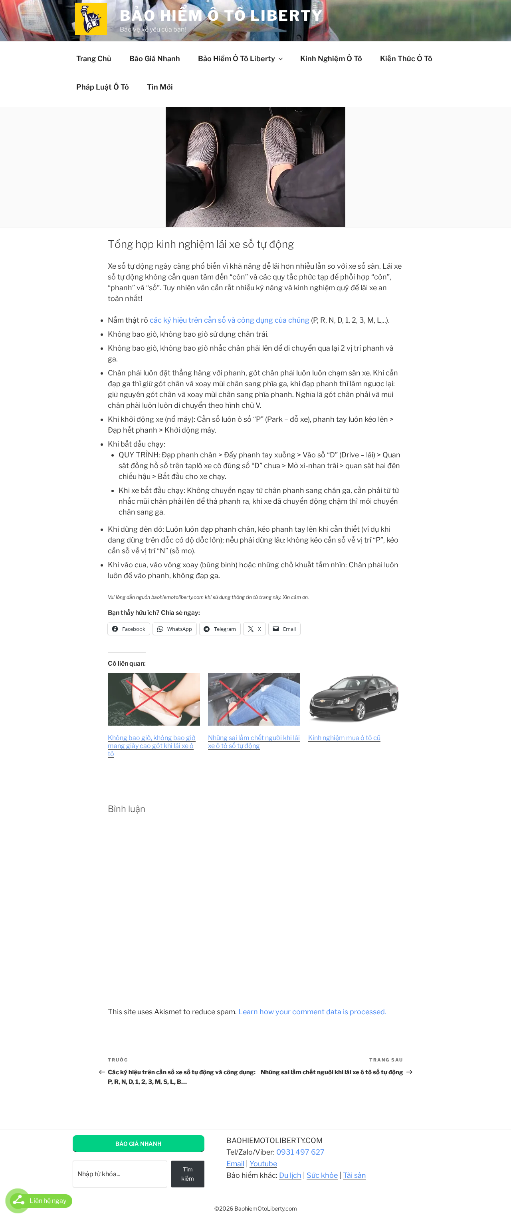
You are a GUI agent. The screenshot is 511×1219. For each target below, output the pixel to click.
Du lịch (290, 1175)
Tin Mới (160, 87)
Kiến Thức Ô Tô (406, 58)
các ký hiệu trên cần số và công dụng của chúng (229, 320)
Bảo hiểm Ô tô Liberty (221, 15)
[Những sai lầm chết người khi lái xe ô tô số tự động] (254, 699)
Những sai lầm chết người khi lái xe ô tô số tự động (254, 742)
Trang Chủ (93, 58)
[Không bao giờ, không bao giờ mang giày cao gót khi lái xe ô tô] (154, 699)
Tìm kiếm (187, 1173)
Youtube (263, 1163)
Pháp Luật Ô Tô (102, 87)
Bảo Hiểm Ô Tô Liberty (236, 58)
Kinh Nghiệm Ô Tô (331, 58)
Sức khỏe (322, 1175)
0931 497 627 (300, 1152)
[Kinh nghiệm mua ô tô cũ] (354, 699)
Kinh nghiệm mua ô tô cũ (344, 738)
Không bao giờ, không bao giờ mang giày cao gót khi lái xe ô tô (152, 746)
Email (235, 1163)
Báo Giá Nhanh (154, 58)
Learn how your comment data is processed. (312, 1012)
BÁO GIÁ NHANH (138, 1143)
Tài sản (354, 1175)
